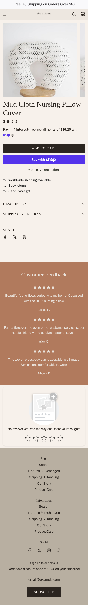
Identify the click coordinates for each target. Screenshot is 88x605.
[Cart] (82, 14)
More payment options (44, 169)
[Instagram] (48, 550)
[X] (39, 550)
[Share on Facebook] (5, 238)
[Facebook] (29, 550)
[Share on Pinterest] (24, 238)
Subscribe (44, 592)
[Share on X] (14, 238)
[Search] (73, 14)
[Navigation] (4, 14)
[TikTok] (58, 550)
